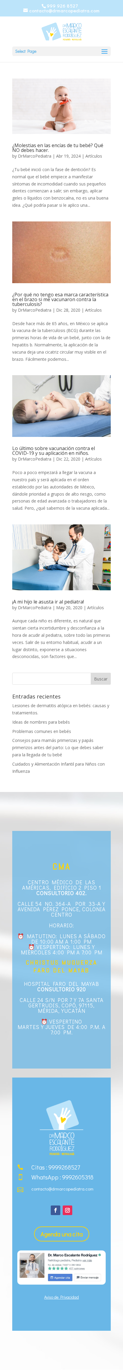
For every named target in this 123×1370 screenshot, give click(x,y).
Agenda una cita (62, 1234)
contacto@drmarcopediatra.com (62, 1189)
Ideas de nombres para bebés (41, 722)
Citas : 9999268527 (55, 1167)
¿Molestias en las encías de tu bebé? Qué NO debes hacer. (57, 147)
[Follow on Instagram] (67, 1210)
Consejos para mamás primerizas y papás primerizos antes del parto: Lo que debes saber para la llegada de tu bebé (57, 747)
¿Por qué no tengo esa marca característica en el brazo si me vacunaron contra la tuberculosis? (60, 299)
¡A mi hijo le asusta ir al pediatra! (48, 601)
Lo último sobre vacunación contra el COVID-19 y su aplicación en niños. (53, 450)
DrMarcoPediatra (34, 156)
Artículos (93, 156)
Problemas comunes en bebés (41, 731)
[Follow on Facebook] (55, 1210)
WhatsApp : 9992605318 (62, 1177)
